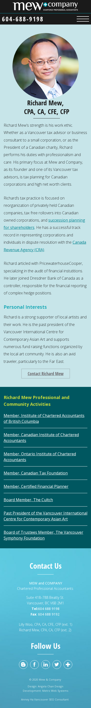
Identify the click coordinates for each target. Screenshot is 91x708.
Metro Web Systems (55, 690)
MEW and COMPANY (45, 583)
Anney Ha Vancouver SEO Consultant (45, 699)
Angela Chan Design (50, 686)
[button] (83, 18)
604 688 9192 (49, 614)
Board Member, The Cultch (28, 499)
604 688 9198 (48, 608)
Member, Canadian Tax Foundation (36, 473)
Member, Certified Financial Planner (36, 486)
